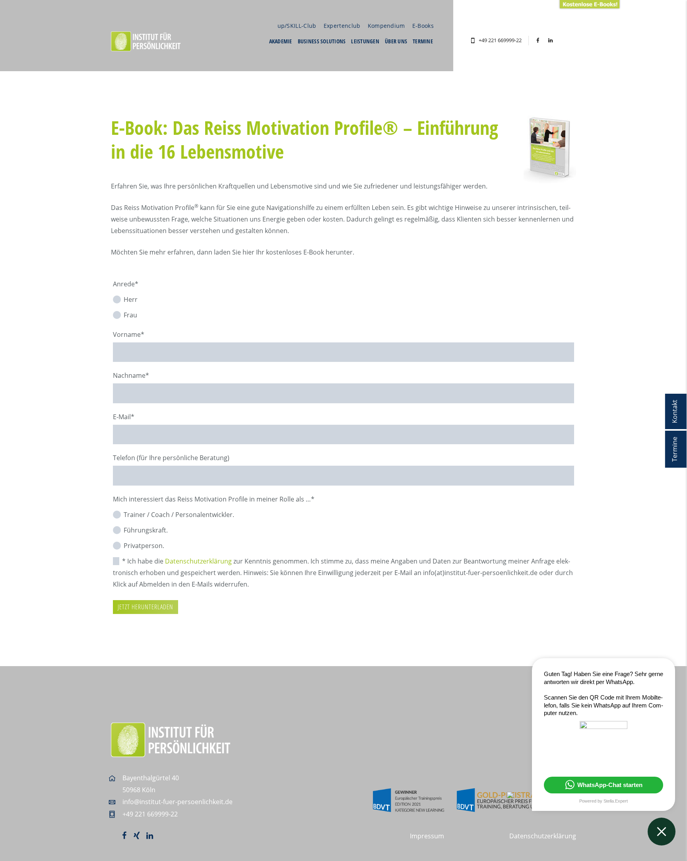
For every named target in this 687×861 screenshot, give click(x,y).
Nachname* (131, 375)
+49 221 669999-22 (500, 40)
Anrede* (125, 284)
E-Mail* (123, 416)
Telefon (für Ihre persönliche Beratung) (171, 457)
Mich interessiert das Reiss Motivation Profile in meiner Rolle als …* (213, 499)
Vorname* (128, 334)
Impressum (427, 836)
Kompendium (386, 25)
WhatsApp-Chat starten (609, 784)
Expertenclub (342, 25)
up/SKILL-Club (297, 25)
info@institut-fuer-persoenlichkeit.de (177, 801)
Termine (674, 449)
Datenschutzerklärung (198, 561)
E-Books (423, 25)
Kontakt (674, 411)
